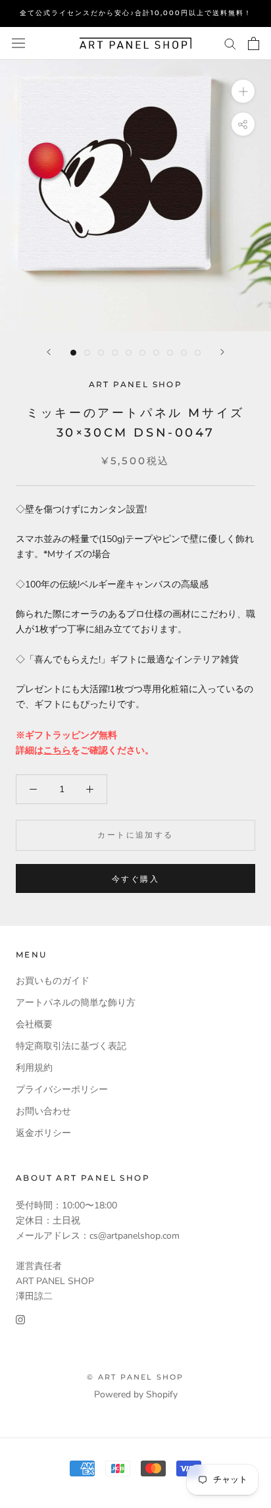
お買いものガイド (52, 981)
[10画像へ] (198, 353)
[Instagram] (20, 1318)
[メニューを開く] (18, 43)
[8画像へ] (170, 353)
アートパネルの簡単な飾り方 (76, 1002)
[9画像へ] (184, 353)
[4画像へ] (115, 353)
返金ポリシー (43, 1133)
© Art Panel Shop (135, 1377)
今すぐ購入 (135, 879)
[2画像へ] (87, 353)
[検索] (230, 43)
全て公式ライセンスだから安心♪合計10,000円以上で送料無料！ (136, 13)
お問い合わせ (43, 1111)
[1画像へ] (73, 353)
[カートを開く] (253, 43)
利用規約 (34, 1068)
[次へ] (222, 352)
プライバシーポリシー (62, 1089)
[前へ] (49, 352)
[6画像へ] (142, 353)
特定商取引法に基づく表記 (71, 1046)
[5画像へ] (129, 353)
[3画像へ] (101, 353)
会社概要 (34, 1024)
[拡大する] (243, 90)
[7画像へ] (156, 353)
